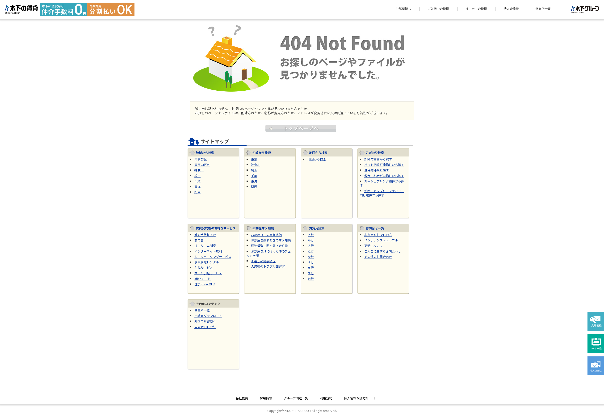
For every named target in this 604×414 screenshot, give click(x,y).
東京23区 (200, 159)
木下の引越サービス (208, 273)
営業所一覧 (543, 9)
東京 (254, 159)
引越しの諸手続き (263, 261)
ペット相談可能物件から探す (384, 164)
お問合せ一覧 (375, 228)
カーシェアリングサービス (212, 256)
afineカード (202, 278)
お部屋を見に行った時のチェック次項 (269, 253)
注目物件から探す (376, 170)
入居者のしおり (205, 327)
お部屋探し (403, 9)
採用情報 (266, 398)
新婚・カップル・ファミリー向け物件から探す (382, 193)
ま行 (311, 267)
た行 (311, 251)
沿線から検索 (261, 152)
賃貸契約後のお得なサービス (216, 228)
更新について (373, 245)
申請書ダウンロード (208, 315)
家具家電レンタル (206, 262)
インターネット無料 (208, 251)
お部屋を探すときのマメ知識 (271, 240)
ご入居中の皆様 (438, 9)
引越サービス (203, 267)
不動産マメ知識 (263, 228)
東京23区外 (202, 164)
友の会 (199, 240)
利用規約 (326, 398)
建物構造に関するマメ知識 (269, 245)
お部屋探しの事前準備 (266, 234)
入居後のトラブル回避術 (268, 266)
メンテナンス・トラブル (381, 240)
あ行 (311, 234)
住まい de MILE (204, 284)
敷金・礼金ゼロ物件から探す (384, 175)
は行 (311, 262)
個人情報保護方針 (356, 398)
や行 (311, 273)
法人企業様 (511, 9)
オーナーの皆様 (476, 9)
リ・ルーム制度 (205, 245)
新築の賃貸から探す (378, 159)
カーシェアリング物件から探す (382, 183)
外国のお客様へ (205, 321)
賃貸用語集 (316, 228)
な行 (311, 256)
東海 (197, 186)
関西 (197, 192)
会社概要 (242, 398)
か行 (311, 240)
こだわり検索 (375, 152)
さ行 (311, 245)
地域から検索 (205, 152)
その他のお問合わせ (378, 256)
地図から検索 (318, 152)
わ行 (311, 278)
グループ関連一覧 (296, 398)
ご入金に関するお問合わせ (382, 251)
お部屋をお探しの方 (378, 234)
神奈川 (199, 170)
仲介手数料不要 (205, 234)
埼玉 (197, 175)
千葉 (197, 181)
